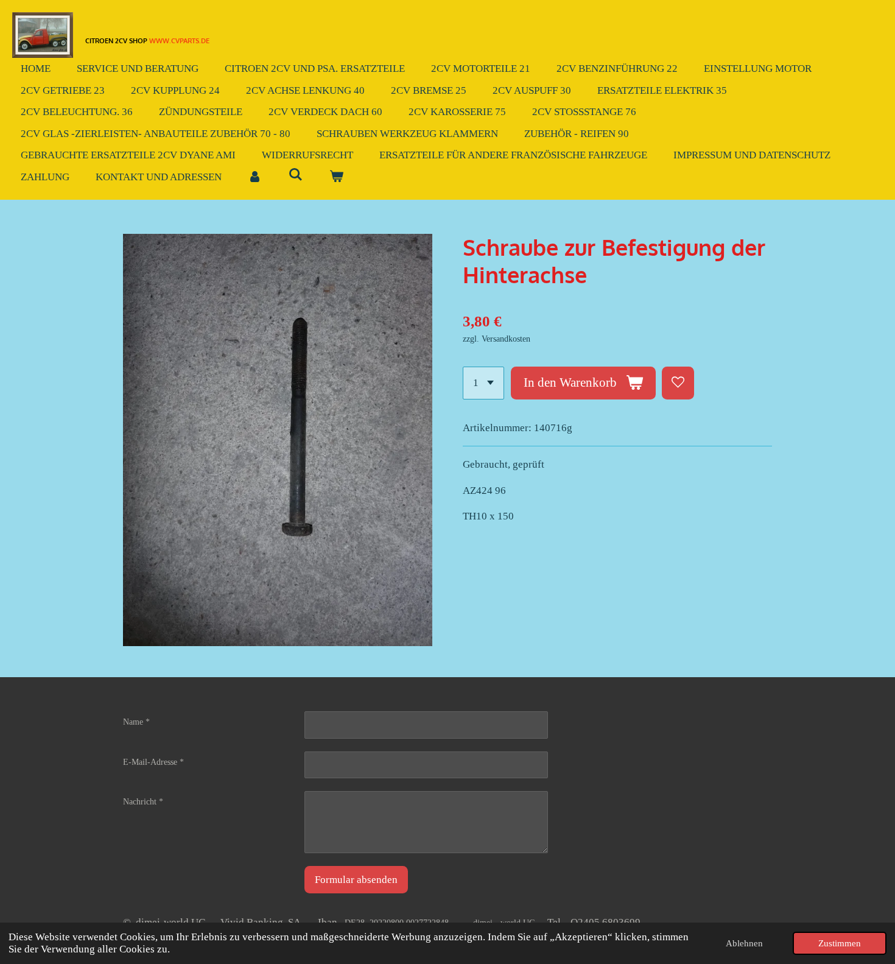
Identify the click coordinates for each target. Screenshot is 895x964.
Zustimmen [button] (839, 943)
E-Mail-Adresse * (153, 762)
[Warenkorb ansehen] (337, 177)
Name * (136, 722)
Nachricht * (143, 801)
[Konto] (255, 177)
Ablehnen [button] (744, 943)
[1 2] (483, 383)
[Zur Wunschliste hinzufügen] (678, 383)
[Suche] (296, 175)
